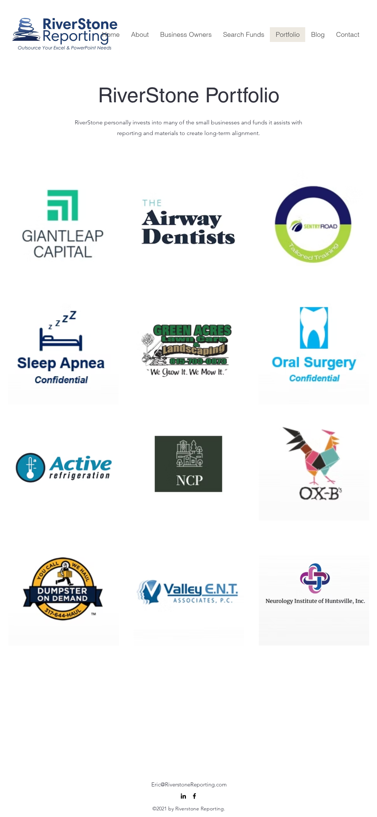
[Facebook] (194, 796)
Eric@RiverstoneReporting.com (189, 784)
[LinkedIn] (183, 796)
